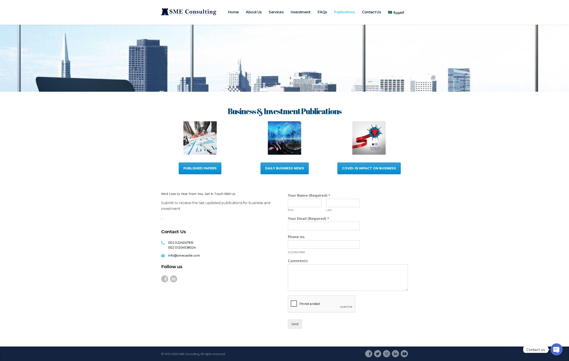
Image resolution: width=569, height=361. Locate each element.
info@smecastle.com (184, 256)
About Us (254, 12)
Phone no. (296, 237)
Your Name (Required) (309, 195)
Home (233, 12)
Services (276, 12)
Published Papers (200, 168)
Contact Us (371, 12)
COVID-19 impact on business (369, 168)
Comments (298, 261)
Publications (344, 12)
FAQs (322, 12)
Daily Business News (284, 168)
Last (329, 210)
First (290, 210)
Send (295, 324)
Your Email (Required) (308, 218)
